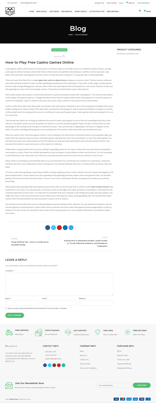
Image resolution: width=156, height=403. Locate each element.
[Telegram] (71, 227)
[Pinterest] (59, 227)
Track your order (123, 359)
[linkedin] (65, 227)
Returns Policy (122, 355)
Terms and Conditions (88, 368)
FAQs (119, 351)
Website (82, 298)
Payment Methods (124, 364)
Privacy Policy (85, 364)
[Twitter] (53, 227)
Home (70, 34)
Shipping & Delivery (124, 368)
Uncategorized (81, 34)
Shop (82, 351)
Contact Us (84, 359)
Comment (9, 270)
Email (44, 298)
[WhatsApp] (63, 365)
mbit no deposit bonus (100, 187)
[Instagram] (54, 365)
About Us (83, 355)
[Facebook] (47, 227)
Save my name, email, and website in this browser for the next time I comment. (37, 308)
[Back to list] (59, 242)
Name (8, 298)
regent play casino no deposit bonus (52, 80)
